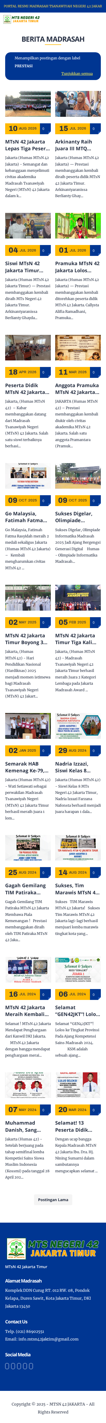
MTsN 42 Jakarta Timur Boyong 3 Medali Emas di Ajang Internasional (25, 639)
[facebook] (7, 1366)
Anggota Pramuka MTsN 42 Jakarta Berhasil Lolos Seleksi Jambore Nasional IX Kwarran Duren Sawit (77, 389)
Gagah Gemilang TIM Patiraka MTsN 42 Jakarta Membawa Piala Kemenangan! (25, 889)
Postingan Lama (53, 1199)
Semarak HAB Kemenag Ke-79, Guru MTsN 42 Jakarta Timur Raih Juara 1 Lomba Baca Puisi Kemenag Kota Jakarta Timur (26, 767)
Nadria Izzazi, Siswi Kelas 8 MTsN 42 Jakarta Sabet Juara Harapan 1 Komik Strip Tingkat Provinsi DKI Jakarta (76, 767)
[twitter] (13, 1366)
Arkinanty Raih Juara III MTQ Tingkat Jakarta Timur (74, 145)
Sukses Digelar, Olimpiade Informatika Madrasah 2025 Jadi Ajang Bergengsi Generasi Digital (75, 517)
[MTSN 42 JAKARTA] (21, 19)
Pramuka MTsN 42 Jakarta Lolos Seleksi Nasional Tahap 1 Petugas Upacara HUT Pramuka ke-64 (77, 267)
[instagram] (19, 1366)
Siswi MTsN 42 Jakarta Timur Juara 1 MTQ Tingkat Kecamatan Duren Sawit (27, 267)
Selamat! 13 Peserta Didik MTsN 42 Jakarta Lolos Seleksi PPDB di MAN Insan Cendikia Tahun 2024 (78, 1126)
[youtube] (31, 1366)
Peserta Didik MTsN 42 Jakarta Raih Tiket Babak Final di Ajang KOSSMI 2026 (26, 389)
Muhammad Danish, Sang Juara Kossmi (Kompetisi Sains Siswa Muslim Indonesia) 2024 (25, 1126)
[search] (83, 19)
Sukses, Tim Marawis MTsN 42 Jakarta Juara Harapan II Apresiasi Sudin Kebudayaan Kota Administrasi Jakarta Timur (76, 889)
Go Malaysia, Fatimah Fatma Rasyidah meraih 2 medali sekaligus (28, 517)
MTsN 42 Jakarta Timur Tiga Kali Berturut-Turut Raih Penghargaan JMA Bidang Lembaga (77, 639)
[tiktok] (25, 1366)
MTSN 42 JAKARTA (67, 1404)
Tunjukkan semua (77, 73)
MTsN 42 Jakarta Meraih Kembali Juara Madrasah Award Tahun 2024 (27, 1011)
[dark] (92, 19)
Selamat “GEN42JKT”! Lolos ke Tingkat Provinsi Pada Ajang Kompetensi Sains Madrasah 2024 (77, 1011)
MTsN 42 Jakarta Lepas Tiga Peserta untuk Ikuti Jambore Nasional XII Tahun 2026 (28, 145)
